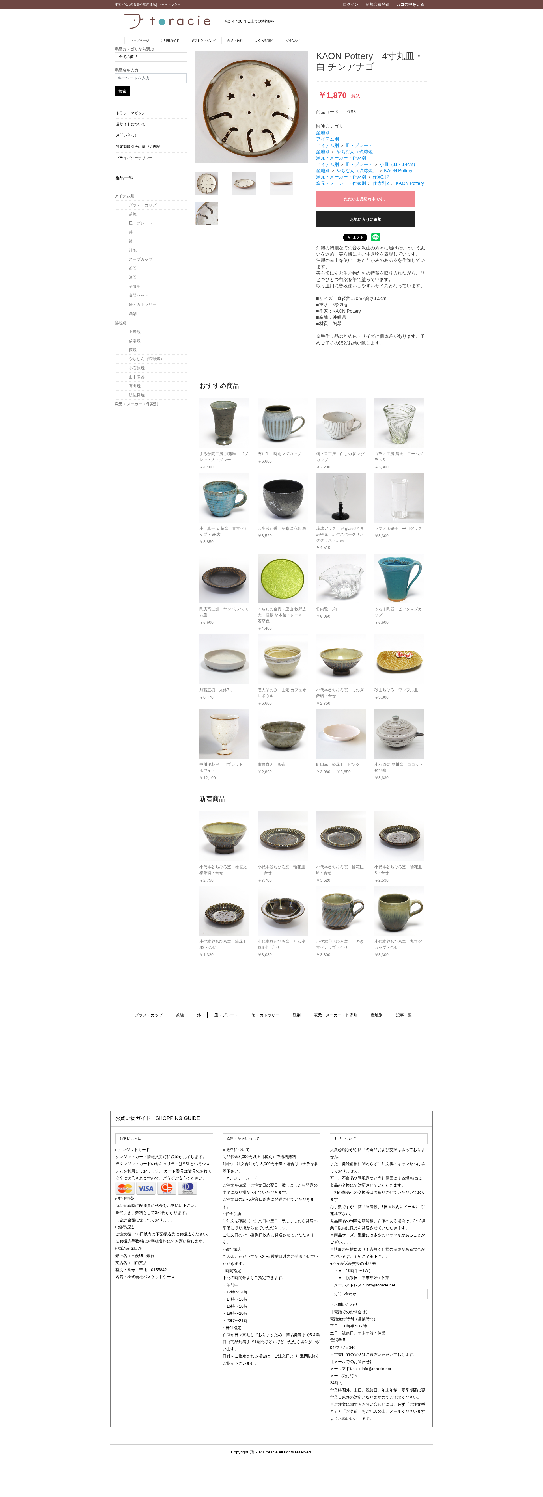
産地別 (120, 322)
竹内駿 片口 (328, 609)
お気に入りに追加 (366, 219)
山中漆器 (137, 377)
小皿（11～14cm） (399, 164)
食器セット (138, 295)
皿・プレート (140, 223)
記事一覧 (404, 1015)
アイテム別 (124, 196)
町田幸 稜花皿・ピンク (338, 764)
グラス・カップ (142, 205)
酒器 (133, 277)
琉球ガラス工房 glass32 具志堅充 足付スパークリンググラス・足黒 (340, 534)
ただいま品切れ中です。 (365, 199)
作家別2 (381, 176)
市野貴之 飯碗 (271, 764)
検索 (122, 91)
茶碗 (133, 214)
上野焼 (135, 331)
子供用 (135, 286)
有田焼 (135, 386)
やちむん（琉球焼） (146, 359)
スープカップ (140, 259)
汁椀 (133, 250)
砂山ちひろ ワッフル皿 (396, 690)
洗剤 (133, 313)
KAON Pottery (398, 170)
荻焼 (133, 349)
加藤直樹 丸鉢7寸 (216, 690)
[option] (251, 107)
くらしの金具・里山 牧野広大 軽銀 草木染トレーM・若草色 (282, 615)
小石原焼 (137, 368)
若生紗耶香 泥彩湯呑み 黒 (282, 528)
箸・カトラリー (142, 304)
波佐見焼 (137, 395)
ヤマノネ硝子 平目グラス (398, 528)
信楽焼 (135, 340)
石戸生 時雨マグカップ (279, 454)
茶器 (133, 268)
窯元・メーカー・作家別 (136, 404)
